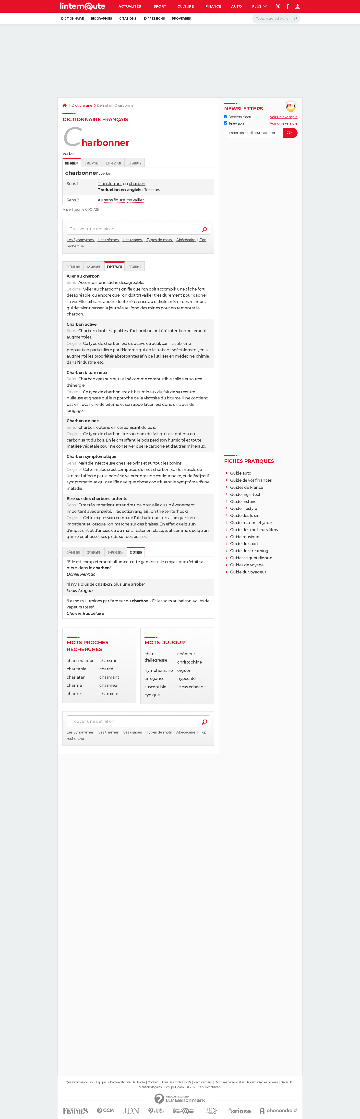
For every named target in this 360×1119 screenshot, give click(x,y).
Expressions (154, 18)
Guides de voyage (247, 565)
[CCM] (105, 1111)
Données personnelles (229, 1082)
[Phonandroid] (278, 1111)
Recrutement (202, 1082)
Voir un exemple (284, 117)
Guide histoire (243, 501)
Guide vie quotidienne (251, 558)
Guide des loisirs (245, 515)
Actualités (130, 6)
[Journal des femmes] (75, 1111)
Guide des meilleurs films (254, 529)
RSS (188, 1082)
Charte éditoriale (119, 1082)
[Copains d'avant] (183, 1111)
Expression (113, 162)
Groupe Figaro (174, 1087)
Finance (213, 6)
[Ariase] (240, 1110)
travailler (135, 200)
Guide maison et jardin (251, 522)
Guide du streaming (249, 550)
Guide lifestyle (243, 508)
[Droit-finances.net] (156, 1111)
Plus (257, 6)
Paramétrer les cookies (262, 1082)
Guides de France (246, 487)
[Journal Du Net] (131, 1111)
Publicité (139, 1082)
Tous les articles (171, 1082)
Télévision (235, 123)
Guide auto (240, 473)
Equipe (100, 1082)
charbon (137, 183)
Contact (153, 1082)
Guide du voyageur (248, 572)
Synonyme (91, 162)
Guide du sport (244, 543)
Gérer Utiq (287, 1082)
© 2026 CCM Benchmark (203, 1087)
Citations (127, 18)
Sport (160, 6)
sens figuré (114, 200)
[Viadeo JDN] (211, 1111)
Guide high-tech (246, 494)
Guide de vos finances (251, 480)
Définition (72, 266)
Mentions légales (150, 1087)
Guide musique (244, 537)
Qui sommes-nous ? (79, 1082)
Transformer (110, 183)
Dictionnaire (72, 18)
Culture (185, 6)
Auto (236, 6)
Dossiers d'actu (239, 117)
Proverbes (181, 18)
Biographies (101, 18)
